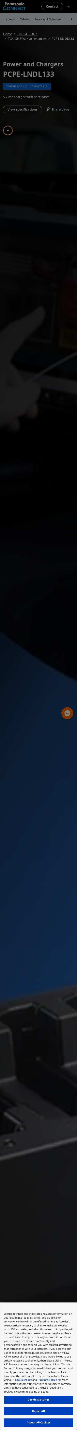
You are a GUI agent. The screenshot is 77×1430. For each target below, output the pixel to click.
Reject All (38, 1411)
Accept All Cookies (38, 1422)
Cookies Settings (38, 1399)
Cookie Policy (23, 1380)
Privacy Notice (47, 1380)
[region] (38, 1366)
